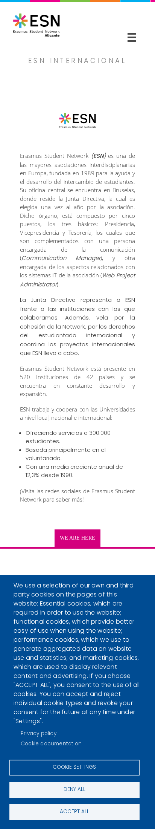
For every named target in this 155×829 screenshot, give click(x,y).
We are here (77, 538)
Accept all (74, 811)
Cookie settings (74, 767)
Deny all (74, 789)
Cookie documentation (51, 743)
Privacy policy (38, 733)
